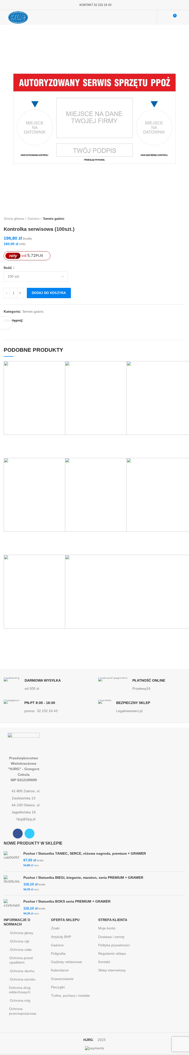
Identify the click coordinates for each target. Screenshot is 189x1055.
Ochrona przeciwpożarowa (22, 1011)
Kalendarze (60, 970)
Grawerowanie (62, 979)
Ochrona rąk (19, 941)
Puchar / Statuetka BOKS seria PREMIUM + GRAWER (66, 901)
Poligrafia (58, 953)
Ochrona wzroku (22, 979)
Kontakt (104, 962)
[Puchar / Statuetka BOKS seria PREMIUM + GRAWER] (12, 907)
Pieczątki (58, 987)
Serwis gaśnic (53, 218)
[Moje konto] (163, 17)
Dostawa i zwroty (111, 937)
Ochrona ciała (21, 950)
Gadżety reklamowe (66, 962)
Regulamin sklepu (112, 953)
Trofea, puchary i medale (70, 995)
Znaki (55, 928)
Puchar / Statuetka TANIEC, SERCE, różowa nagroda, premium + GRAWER (84, 853)
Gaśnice (33, 218)
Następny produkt (182, 218)
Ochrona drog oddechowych (20, 990)
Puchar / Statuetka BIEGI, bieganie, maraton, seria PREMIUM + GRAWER (83, 877)
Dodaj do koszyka (49, 293)
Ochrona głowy (21, 933)
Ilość (8, 267)
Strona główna (14, 218)
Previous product (173, 218)
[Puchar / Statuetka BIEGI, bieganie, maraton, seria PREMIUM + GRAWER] (12, 883)
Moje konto (106, 928)
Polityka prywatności (114, 945)
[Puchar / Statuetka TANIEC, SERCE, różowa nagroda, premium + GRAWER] (12, 859)
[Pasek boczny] (6, 323)
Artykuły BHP (61, 937)
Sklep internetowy (112, 970)
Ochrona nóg (20, 1000)
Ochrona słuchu (22, 971)
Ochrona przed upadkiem (21, 960)
